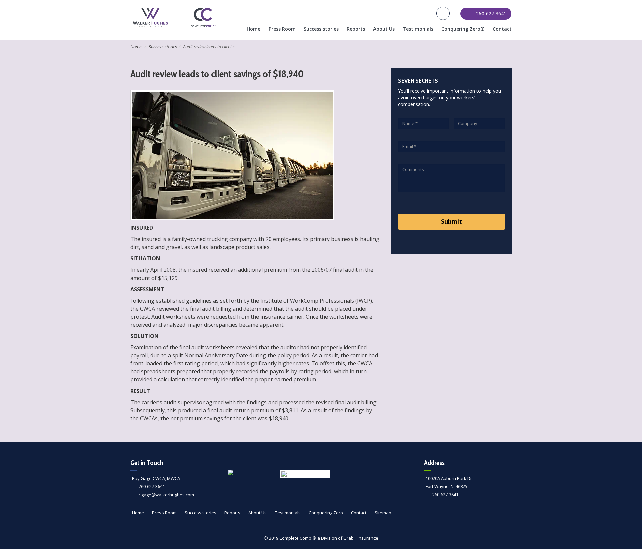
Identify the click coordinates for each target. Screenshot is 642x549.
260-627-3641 (152, 486)
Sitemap (382, 513)
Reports (356, 29)
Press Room (282, 29)
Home (253, 29)
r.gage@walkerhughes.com (166, 494)
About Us (384, 29)
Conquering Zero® (463, 29)
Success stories (321, 29)
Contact (502, 29)
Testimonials (418, 29)
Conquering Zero (326, 513)
